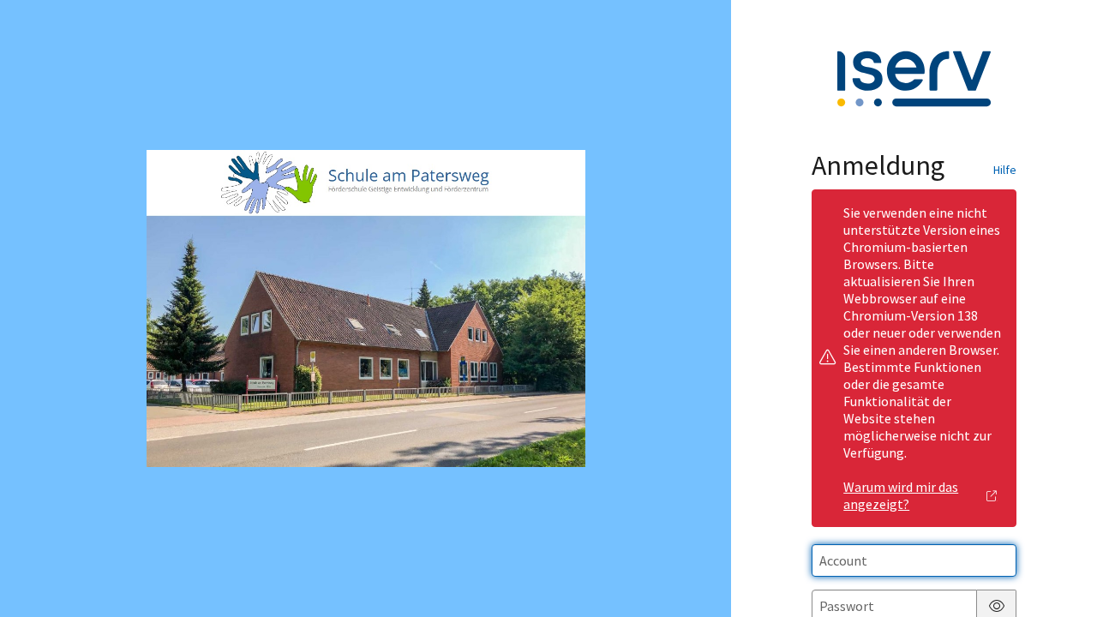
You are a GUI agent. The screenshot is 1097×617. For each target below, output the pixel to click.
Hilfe (1004, 169)
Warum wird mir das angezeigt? (900, 495)
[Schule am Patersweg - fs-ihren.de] (366, 308)
